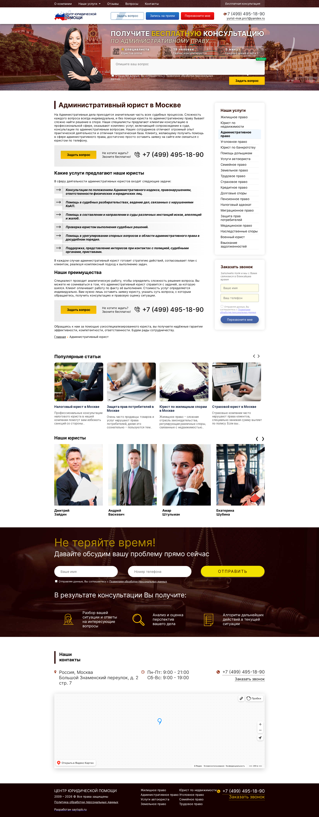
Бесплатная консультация (242, 3)
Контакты (152, 4)
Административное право (236, 134)
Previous (254, 356)
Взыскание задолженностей (234, 244)
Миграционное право (237, 210)
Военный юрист (233, 237)
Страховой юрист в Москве (234, 407)
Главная (60, 337)
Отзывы (113, 4)
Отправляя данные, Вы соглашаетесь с (238, 309)
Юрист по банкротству (238, 147)
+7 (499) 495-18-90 (245, 13)
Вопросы (131, 4)
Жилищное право (234, 117)
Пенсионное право (235, 199)
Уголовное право (234, 142)
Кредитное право (234, 187)
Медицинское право (236, 225)
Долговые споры (234, 193)
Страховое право (234, 182)
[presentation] (257, 438)
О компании (63, 4)
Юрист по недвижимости (232, 124)
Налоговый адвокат (236, 205)
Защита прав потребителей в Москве (130, 408)
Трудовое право (233, 176)
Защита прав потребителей (231, 218)
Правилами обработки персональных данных (238, 311)
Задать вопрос (78, 155)
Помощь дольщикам (236, 153)
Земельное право (234, 170)
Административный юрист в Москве (120, 105)
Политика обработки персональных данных (86, 802)
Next (259, 356)
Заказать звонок (250, 679)
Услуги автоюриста (236, 159)
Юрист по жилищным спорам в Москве (183, 408)
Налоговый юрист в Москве (76, 407)
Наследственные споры (239, 231)
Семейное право (233, 164)
